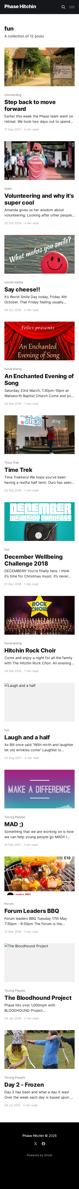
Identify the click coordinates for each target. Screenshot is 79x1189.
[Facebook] (43, 1143)
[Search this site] (63, 7)
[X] (35, 1143)
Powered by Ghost (39, 1155)
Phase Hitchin (20, 6)
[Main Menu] (72, 7)
